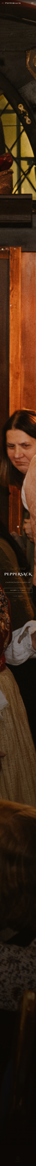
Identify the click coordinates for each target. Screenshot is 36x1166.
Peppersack (13, 3)
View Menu (18, 596)
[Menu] (32, 3)
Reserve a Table (18, 590)
